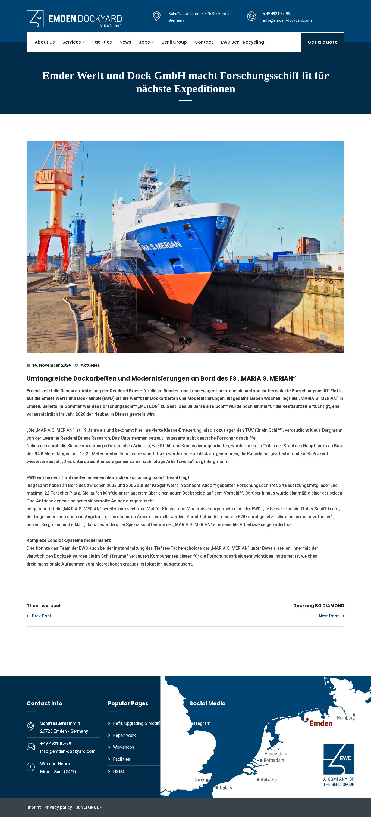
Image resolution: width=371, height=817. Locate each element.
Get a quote (322, 42)
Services (71, 42)
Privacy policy (58, 807)
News (125, 42)
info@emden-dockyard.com (287, 20)
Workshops (123, 747)
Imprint (34, 807)
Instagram (200, 723)
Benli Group (174, 42)
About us (45, 42)
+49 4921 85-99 (276, 13)
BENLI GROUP (88, 807)
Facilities (102, 42)
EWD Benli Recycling (242, 42)
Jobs (144, 42)
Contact (203, 42)
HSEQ (118, 771)
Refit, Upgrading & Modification (142, 723)
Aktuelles (90, 365)
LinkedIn (198, 735)
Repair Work (124, 735)
